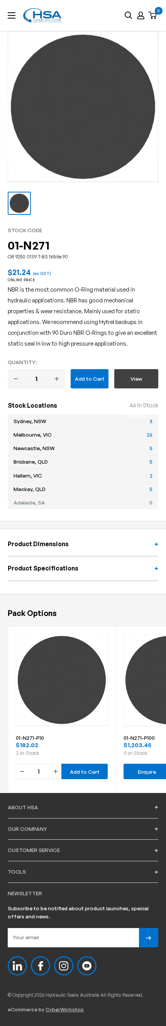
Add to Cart (90, 378)
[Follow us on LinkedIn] (17, 965)
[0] (153, 15)
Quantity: (22, 362)
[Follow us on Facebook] (40, 965)
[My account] (140, 15)
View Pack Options (136, 381)
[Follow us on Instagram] (63, 965)
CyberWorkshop (65, 1009)
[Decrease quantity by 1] (16, 378)
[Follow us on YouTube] (87, 965)
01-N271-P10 (30, 737)
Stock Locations (32, 405)
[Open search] (128, 15)
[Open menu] (11, 15)
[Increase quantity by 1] (57, 378)
